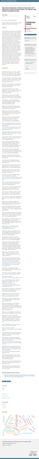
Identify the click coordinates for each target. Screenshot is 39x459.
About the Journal (5, 395)
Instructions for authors (6, 397)
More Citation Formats (29, 55)
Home (3, 5)
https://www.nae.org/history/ (7, 277)
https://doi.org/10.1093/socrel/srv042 (8, 228)
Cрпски (3, 389)
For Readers (4, 404)
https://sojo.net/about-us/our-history (8, 329)
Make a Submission (6, 381)
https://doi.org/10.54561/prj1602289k (10, 20)
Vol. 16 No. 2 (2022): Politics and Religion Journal (18, 5)
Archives (6, 5)
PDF (26, 34)
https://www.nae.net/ (5, 274)
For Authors (4, 406)
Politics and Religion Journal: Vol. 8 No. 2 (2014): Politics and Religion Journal (19, 376)
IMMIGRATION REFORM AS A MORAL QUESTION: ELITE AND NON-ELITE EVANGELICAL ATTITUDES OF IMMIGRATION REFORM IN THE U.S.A (19, 375)
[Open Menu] (2, 1)
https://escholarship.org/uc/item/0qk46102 (9, 351)
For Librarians (4, 407)
